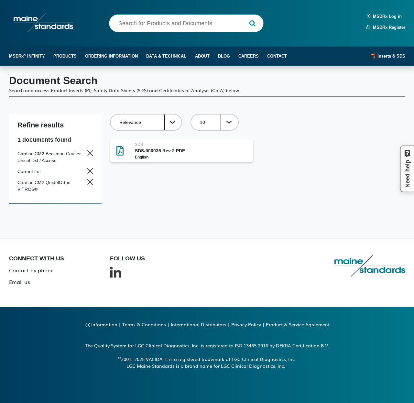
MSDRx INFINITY (27, 56)
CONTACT (277, 56)
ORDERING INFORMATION (111, 56)
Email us (19, 282)
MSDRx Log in (386, 16)
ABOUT (202, 56)
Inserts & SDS (390, 56)
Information (104, 324)
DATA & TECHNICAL (166, 56)
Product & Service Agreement (298, 324)
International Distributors (198, 324)
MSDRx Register (387, 27)
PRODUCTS (65, 56)
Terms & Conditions (144, 324)
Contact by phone (31, 270)
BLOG (224, 56)
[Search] (252, 23)
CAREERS (248, 56)
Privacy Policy (246, 324)
